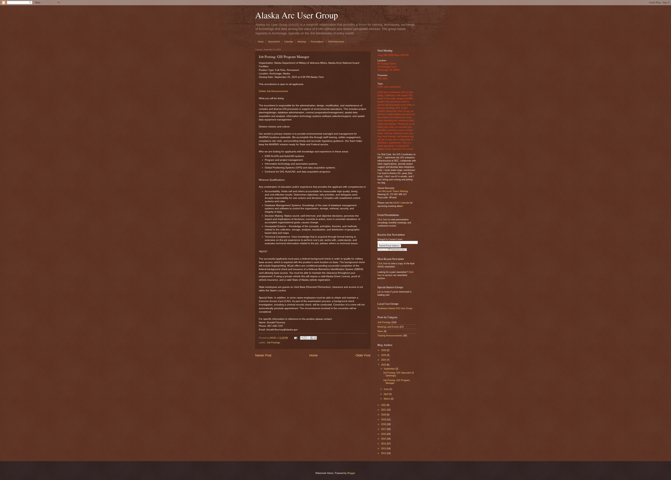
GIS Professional (336, 41)
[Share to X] (308, 338)
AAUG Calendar (401, 202)
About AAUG (274, 41)
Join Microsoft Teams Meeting (392, 191)
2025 (384, 355)
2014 (384, 443)
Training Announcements (389, 335)
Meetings (302, 41)
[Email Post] (295, 338)
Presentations (317, 41)
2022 (384, 405)
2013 (384, 448)
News (380, 331)
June (386, 389)
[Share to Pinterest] (315, 338)
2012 (384, 453)
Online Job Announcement (273, 91)
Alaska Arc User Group (296, 15)
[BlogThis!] (305, 338)
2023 (384, 364)
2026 (384, 350)
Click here (382, 219)
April (386, 394)
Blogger (351, 473)
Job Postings (273, 342)
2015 (384, 438)
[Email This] (302, 338)
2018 (384, 424)
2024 (384, 360)
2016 (384, 434)
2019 (384, 419)
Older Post (363, 355)
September (389, 368)
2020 (384, 414)
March (387, 398)
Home (261, 41)
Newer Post (263, 355)
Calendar (288, 41)
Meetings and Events (388, 327)
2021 (384, 409)
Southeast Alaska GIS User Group (394, 308)
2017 (384, 429)
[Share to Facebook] (311, 338)
